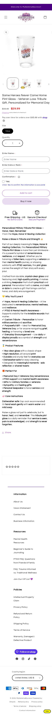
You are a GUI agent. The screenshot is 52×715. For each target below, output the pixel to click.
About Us (18, 502)
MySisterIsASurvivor (24, 698)
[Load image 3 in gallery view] (39, 83)
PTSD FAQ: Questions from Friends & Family (24, 561)
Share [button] (8, 433)
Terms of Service (22, 630)
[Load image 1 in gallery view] (13, 83)
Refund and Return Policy (23, 615)
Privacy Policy (20, 607)
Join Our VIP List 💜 (23, 579)
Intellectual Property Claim (24, 599)
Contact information (27, 710)
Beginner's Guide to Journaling (23, 551)
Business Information (24, 521)
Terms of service (20, 706)
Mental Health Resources (20, 541)
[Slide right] (49, 84)
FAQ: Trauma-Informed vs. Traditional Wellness (25, 571)
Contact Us (19, 515)
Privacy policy (36, 702)
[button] (6, 17)
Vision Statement (22, 508)
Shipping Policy (21, 624)
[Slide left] (3, 84)
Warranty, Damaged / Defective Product (24, 638)
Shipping (5, 112)
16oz (7, 131)
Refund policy (23, 702)
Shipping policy (35, 706)
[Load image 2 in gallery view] (26, 83)
